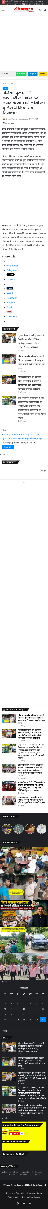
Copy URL (8, 447)
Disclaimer (31, 1193)
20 (24, 1014)
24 (5, 1019)
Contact (37, 1197)
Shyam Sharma (11, 119)
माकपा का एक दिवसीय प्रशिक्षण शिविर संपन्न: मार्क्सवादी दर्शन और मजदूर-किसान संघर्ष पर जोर (31, 800)
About (23, 1193)
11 (11, 1009)
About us (26, 1172)
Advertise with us (10, 1172)
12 (18, 1009)
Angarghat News (11, 434)
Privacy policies (27, 1197)
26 (18, 1019)
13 (24, 1009)
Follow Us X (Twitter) (13, 1154)
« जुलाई (4, 1031)
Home (6, 83)
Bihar (13, 83)
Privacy (11, 1174)
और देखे (43, 471)
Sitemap (36, 1174)
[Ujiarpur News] (24, 9)
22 (37, 1014)
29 (37, 1019)
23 (43, 1014)
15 (37, 1009)
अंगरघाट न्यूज (23, 438)
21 (30, 1014)
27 (24, 1019)
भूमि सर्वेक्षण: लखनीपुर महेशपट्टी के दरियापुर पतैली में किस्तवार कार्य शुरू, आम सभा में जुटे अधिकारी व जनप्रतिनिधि (31, 1047)
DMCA (39, 1193)
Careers (38, 1172)
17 (5, 1014)
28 (30, 1019)
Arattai (42, 74)
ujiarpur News (9, 438)
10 (5, 1009)
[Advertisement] (24, 41)
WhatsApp (21, 74)
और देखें (4, 981)
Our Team (16, 1193)
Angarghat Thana (30, 434)
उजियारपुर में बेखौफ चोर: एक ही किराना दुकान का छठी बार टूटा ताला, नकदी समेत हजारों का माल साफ (31, 719)
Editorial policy (13, 1197)
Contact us (24, 1174)
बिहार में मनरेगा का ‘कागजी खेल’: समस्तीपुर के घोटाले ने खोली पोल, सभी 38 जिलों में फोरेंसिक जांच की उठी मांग (29, 734)
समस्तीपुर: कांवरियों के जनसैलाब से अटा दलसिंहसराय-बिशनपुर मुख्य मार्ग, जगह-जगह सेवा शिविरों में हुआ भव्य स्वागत (31, 786)
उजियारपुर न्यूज (36, 438)
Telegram (32, 74)
